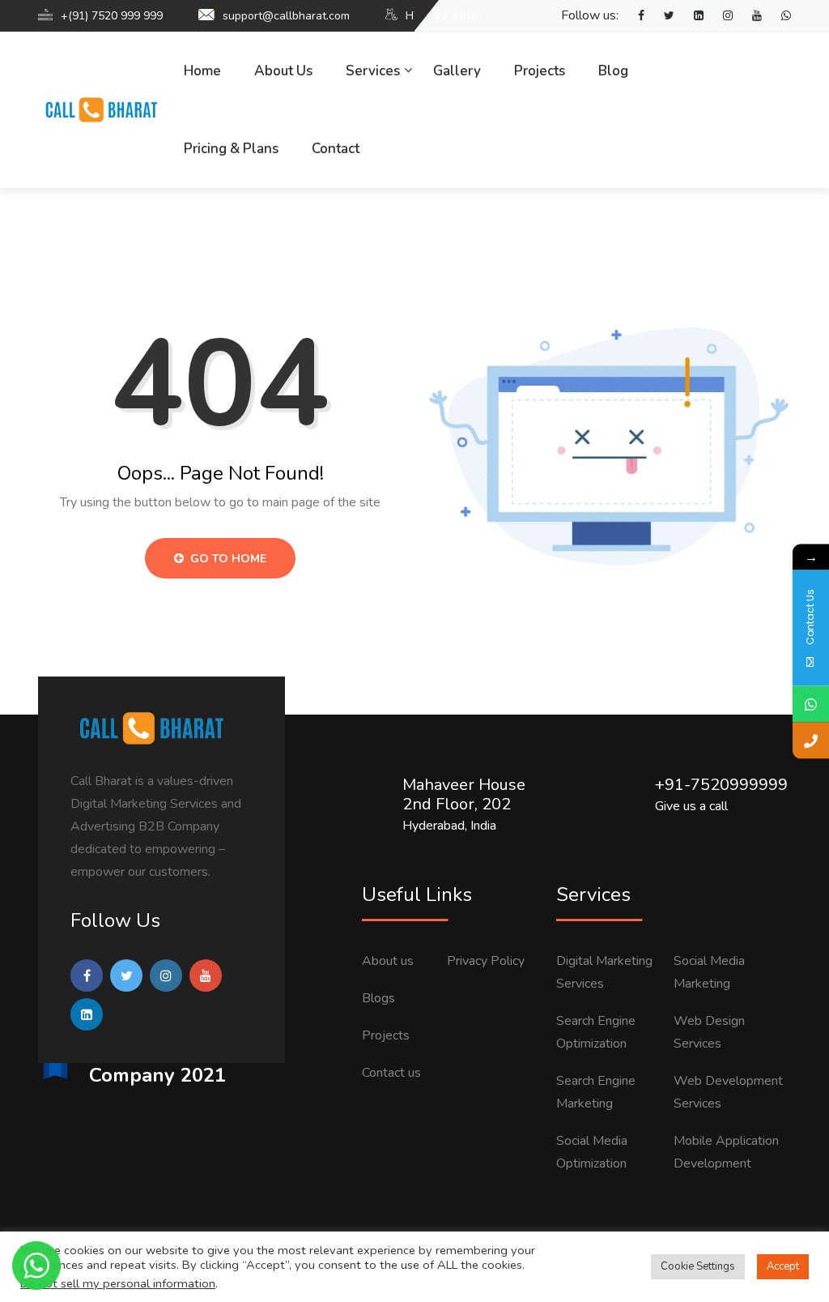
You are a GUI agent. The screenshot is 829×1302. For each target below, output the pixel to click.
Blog (613, 71)
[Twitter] (661, 16)
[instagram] (720, 16)
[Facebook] (633, 16)
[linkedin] (691, 16)
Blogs (378, 998)
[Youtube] (749, 16)
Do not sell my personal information (117, 1283)
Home (202, 71)
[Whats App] (778, 16)
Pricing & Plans (231, 148)
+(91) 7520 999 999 (112, 15)
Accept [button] (783, 1266)
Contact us (391, 1073)
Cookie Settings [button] (698, 1266)
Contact (335, 148)
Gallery (457, 71)
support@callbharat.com (286, 15)
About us (388, 961)
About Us (283, 71)
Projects (539, 71)
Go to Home (226, 558)
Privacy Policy (486, 961)
